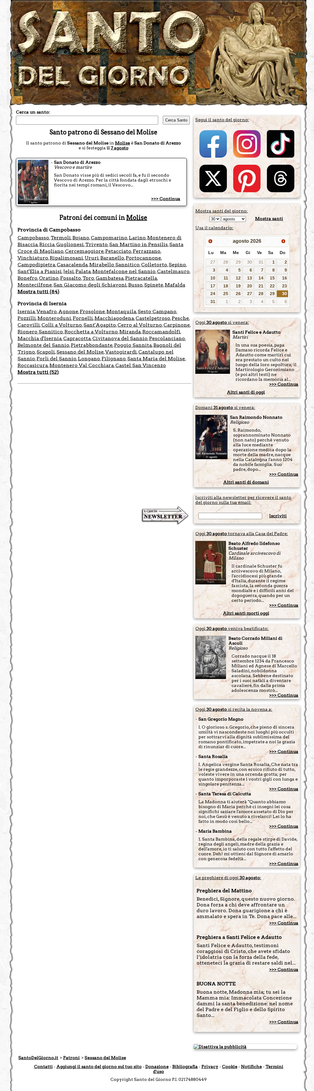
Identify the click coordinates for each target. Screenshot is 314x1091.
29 (238, 262)
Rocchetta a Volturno (91, 332)
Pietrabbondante (92, 345)
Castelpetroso (153, 318)
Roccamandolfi (161, 332)
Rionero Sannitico (40, 332)
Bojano (80, 238)
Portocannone (143, 258)
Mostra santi (269, 218)
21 (260, 285)
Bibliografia (185, 1066)
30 (249, 262)
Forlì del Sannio (56, 359)
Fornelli (83, 318)
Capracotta (77, 338)
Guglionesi (70, 244)
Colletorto (154, 265)
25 (225, 293)
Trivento (96, 244)
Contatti (43, 1066)
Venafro (46, 311)
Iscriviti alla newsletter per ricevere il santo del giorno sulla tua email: (243, 500)
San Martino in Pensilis (138, 244)
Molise (122, 143)
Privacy (209, 1066)
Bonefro (27, 278)
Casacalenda (72, 265)
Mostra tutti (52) (38, 372)
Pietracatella (141, 278)
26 (238, 293)
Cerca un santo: (33, 112)
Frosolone (92, 311)
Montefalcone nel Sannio (123, 271)
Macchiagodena (114, 318)
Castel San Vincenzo (140, 365)
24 (212, 293)
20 (249, 285)
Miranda (130, 332)
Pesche (180, 318)
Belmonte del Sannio (43, 345)
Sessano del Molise (80, 352)
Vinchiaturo (32, 258)
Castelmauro (173, 271)
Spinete (153, 285)
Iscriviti (278, 515)
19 (238, 285)
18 (225, 285)
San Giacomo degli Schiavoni (90, 285)
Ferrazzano (146, 251)
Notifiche (251, 1066)
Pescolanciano (167, 338)
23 (284, 285)
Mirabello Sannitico (114, 265)
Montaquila (121, 311)
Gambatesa (110, 278)
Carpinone (176, 325)
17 (212, 285)
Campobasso (33, 238)
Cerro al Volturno (139, 325)
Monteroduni (54, 318)
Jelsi (68, 271)
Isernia (26, 311)
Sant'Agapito (99, 325)
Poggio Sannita (133, 345)
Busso (135, 285)
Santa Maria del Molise (156, 359)
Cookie (229, 1066)
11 (226, 278)
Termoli (61, 238)
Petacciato (118, 251)
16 (284, 278)
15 (272, 278)
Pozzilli (26, 318)
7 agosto (119, 147)
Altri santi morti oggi (246, 613)
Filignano (113, 359)
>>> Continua (165, 198)
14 (260, 278)
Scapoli (45, 352)
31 (260, 262)
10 (212, 278)
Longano (89, 359)
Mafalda (175, 285)
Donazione (157, 1066)
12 (238, 278)
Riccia (47, 244)
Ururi (92, 258)
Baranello (112, 258)
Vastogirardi (121, 352)
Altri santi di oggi (246, 392)
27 (212, 262)
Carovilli (28, 325)
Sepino (177, 265)
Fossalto (70, 278)
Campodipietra (36, 265)
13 (249, 278)
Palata (83, 271)
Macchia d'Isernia (39, 338)
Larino (137, 238)
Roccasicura (32, 365)
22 (272, 285)
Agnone (68, 311)
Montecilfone (34, 285)
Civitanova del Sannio (119, 338)
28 (225, 262)
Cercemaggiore (84, 251)
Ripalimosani (66, 258)
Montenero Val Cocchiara (81, 365)
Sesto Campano (157, 311)
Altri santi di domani (246, 482)
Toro (88, 278)
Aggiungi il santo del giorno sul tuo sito (99, 1066)
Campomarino (109, 238)
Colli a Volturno (61, 325)
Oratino (49, 278)
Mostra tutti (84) (38, 291)
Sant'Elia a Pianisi (39, 271)
